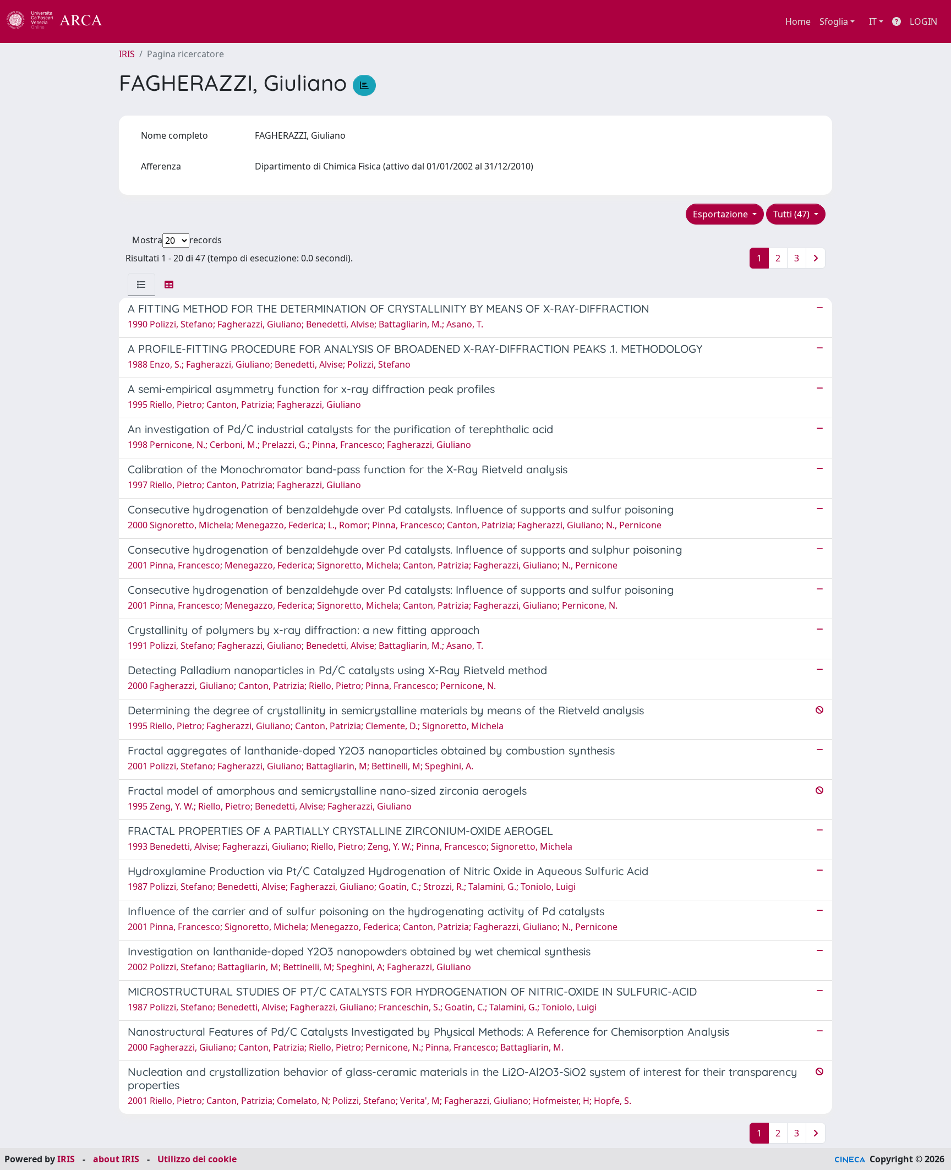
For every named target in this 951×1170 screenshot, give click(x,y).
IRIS (127, 54)
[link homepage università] (132, 21)
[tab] (141, 284)
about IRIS (116, 1159)
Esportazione (721, 214)
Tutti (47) (792, 214)
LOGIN (923, 21)
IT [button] (873, 21)
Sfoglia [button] (833, 21)
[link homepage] (60, 21)
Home (798, 21)
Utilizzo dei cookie (197, 1159)
